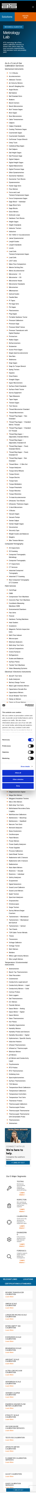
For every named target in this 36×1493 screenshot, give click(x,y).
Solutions (7, 16)
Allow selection (18, 779)
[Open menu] (33, 7)
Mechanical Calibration (13, 27)
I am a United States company (18, 1221)
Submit (11, 1264)
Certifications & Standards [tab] (18, 1393)
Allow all (18, 773)
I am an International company (18, 1223)
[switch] (31, 746)
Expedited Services (14, 1227)
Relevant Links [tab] (10, 1388)
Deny (18, 786)
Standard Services (14, 1228)
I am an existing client (15, 1197)
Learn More (12, 1408)
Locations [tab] (28, 1388)
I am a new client (13, 1195)
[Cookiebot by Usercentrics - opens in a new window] (25, 705)
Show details (25, 766)
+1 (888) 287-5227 (18, 1272)
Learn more (22, 1303)
